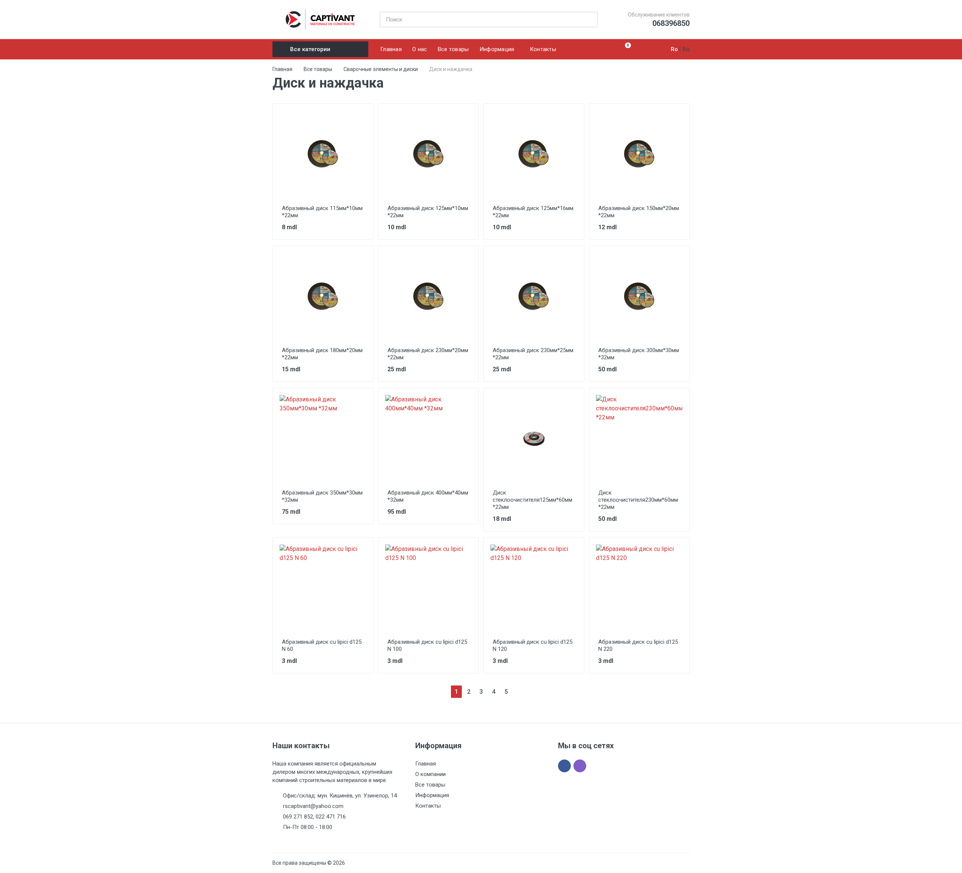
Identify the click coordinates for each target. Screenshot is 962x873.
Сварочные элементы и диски (380, 69)
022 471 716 (331, 816)
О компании (430, 774)
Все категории (310, 49)
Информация (432, 795)
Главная (282, 69)
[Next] (518, 691)
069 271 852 (298, 816)
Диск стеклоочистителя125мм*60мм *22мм (532, 499)
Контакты (428, 805)
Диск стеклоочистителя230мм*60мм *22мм (638, 499)
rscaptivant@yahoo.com (313, 806)
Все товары (318, 69)
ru (686, 49)
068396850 (671, 23)
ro (674, 49)
